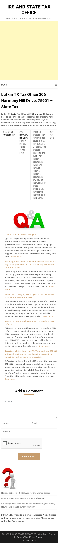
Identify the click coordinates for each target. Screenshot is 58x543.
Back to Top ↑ (29, 540)
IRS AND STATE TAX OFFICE (28, 9)
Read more (16, 256)
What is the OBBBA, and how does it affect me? (23, 498)
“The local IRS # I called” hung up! (20, 234)
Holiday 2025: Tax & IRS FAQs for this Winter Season (25, 492)
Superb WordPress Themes (30, 537)
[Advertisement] (29, 50)
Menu (4, 84)
